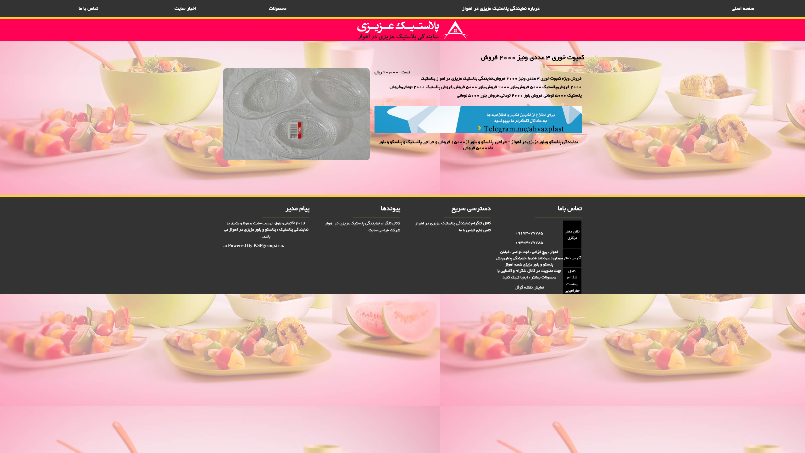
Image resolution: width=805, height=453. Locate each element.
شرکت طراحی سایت (384, 230)
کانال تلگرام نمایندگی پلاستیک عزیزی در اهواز (453, 223)
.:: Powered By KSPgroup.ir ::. (253, 246)
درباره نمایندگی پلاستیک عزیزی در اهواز (501, 8)
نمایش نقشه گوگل (529, 287)
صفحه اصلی (743, 8)
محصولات (277, 8)
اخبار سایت (185, 8)
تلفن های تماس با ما (475, 230)
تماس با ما (88, 8)
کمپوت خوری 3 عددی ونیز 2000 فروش (557, 174)
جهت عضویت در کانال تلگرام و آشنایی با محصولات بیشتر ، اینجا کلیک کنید (529, 274)
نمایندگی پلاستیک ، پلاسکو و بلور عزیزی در (268, 229)
